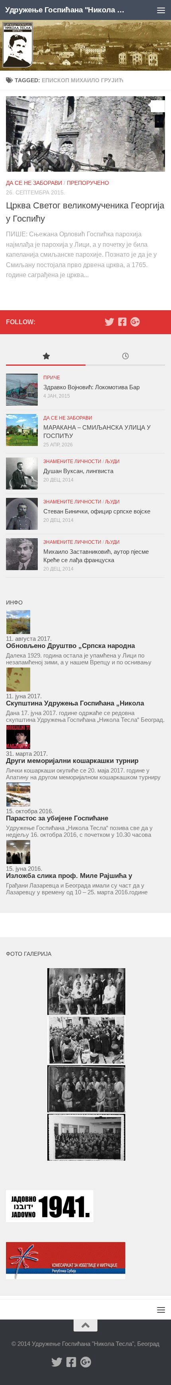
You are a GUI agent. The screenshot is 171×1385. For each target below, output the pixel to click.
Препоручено (88, 183)
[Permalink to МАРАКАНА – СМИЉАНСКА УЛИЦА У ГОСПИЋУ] (22, 430)
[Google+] (135, 322)
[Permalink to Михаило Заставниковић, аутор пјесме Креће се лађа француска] (22, 554)
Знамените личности (72, 461)
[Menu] (161, 10)
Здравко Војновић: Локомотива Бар (91, 387)
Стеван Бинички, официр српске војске (96, 511)
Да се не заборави (34, 183)
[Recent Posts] (125, 357)
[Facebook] (122, 322)
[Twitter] (109, 322)
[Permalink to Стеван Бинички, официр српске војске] (22, 514)
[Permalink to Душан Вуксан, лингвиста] (22, 473)
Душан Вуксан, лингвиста (78, 471)
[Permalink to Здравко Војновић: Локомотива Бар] (22, 390)
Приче (51, 377)
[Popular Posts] (46, 357)
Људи (112, 461)
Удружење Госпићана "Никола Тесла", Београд (66, 10)
